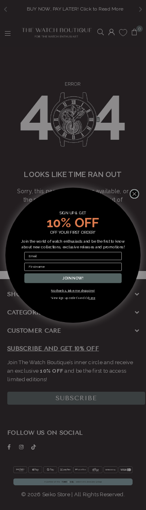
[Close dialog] (134, 194)
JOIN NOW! (72, 278)
